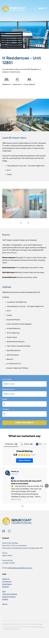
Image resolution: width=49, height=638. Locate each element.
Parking (5, 599)
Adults (4, 399)
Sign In (4, 604)
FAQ (3, 591)
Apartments (7, 584)
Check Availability (24, 423)
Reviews (5, 587)
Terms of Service (10, 629)
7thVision (39, 624)
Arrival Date (7, 379)
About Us (5, 579)
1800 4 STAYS (7, 556)
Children (5, 409)
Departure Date (8, 389)
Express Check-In (9, 597)
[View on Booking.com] (7, 473)
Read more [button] (16, 499)
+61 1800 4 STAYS (8, 563)
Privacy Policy (39, 627)
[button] (21, 223)
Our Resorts (6, 581)
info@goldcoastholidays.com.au (19, 568)
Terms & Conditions (9, 594)
